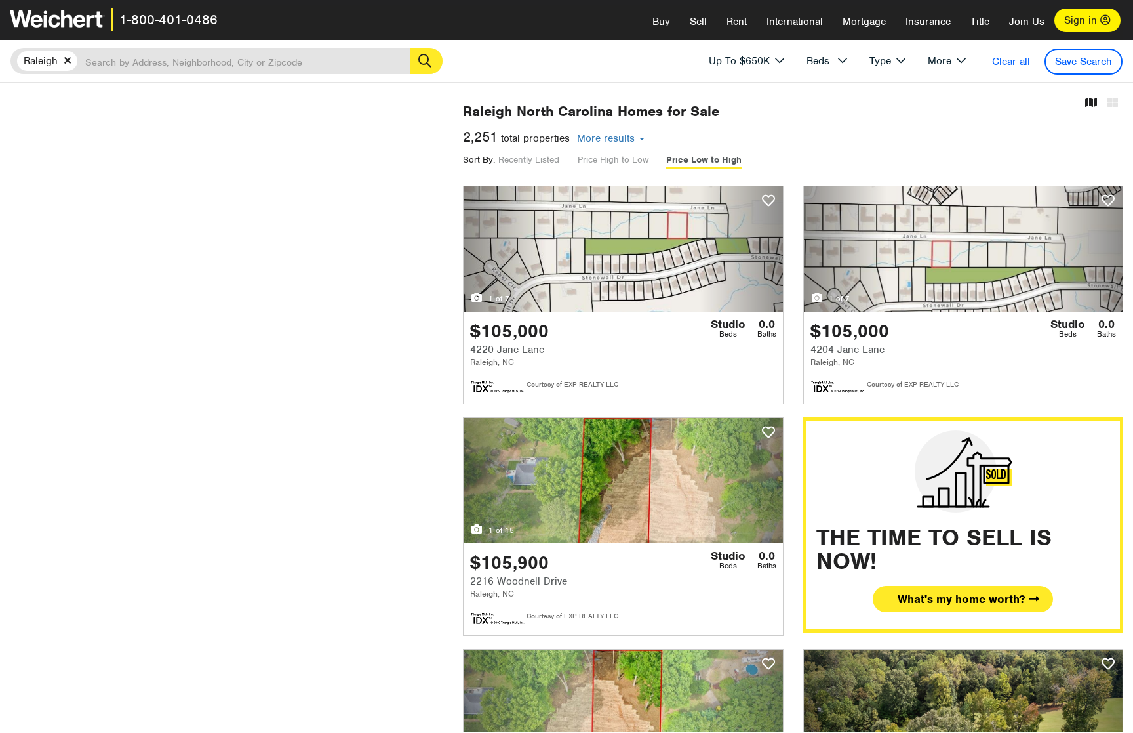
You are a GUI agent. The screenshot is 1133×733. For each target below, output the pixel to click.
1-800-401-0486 (168, 19)
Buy (661, 21)
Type (880, 61)
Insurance (928, 21)
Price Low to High (704, 159)
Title (979, 21)
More (939, 61)
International (794, 21)
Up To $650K (739, 61)
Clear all (1011, 61)
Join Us (1026, 21)
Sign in (1082, 20)
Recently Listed (528, 159)
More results (607, 138)
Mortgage (864, 21)
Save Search (1083, 61)
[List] (1112, 103)
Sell (698, 21)
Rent (736, 21)
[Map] (1091, 103)
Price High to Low (613, 159)
